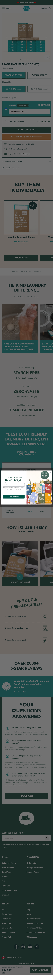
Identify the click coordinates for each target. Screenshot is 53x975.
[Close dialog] (50, 472)
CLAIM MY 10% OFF (14, 497)
